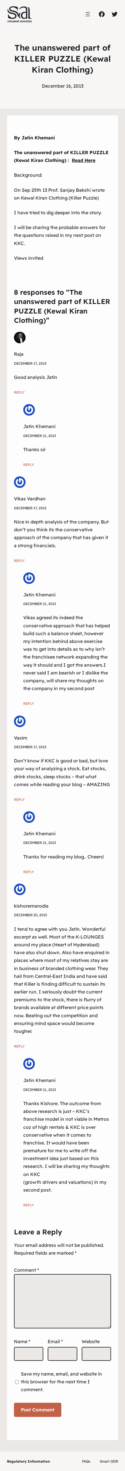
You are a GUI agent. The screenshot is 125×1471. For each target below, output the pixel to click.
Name (22, 1341)
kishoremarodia (31, 906)
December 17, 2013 (30, 363)
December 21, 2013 (39, 436)
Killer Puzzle (83, 198)
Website (91, 1341)
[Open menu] (87, 14)
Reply (19, 392)
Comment (26, 1270)
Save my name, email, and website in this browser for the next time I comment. (61, 1381)
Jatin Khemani (39, 426)
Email (55, 1341)
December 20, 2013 (30, 915)
